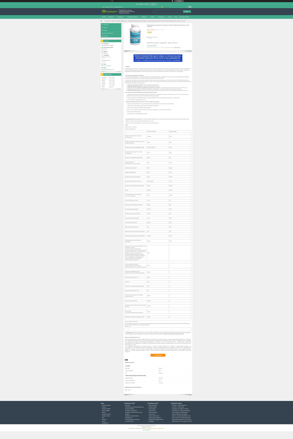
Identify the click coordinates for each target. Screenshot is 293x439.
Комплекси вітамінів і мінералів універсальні (116, 21)
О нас (175, 17)
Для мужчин (104, 30)
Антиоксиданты (152, 408)
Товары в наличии (106, 408)
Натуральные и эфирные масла (156, 419)
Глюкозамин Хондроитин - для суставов (181, 419)
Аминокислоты (128, 417)
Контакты (104, 419)
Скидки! (104, 17)
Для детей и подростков (107, 33)
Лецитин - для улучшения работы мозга (181, 415)
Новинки (104, 407)
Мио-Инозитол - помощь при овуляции (181, 410)
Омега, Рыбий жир (153, 405)
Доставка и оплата (184, 17)
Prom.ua (154, 425)
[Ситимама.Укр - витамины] (109, 11)
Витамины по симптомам (131, 410)
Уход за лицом (152, 410)
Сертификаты (105, 423)
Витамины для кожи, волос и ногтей (133, 412)
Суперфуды (151, 421)
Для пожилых (104, 36)
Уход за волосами (153, 412)
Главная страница (106, 405)
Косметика (161, 17)
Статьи (103, 421)
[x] (127, 360)
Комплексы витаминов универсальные (134, 407)
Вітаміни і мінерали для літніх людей (137, 21)
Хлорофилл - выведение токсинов (180, 408)
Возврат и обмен (106, 415)
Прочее (170, 17)
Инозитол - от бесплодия (178, 407)
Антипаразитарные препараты (132, 419)
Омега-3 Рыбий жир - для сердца (179, 414)
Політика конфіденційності (158, 428)
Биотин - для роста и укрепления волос (181, 417)
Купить (153, 4)
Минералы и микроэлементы (132, 415)
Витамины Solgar (152, 407)
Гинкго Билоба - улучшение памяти (180, 412)
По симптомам (104, 24)
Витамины (110, 17)
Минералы (120, 17)
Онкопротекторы (129, 421)
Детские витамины (129, 408)
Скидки (103, 412)
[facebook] (125, 360)
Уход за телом (152, 414)
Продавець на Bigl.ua (146, 427)
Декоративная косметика (155, 417)
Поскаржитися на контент (146, 428)
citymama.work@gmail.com (107, 69)
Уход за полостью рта (154, 415)
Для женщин (104, 27)
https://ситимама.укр (106, 65)
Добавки (144, 17)
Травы (152, 17)
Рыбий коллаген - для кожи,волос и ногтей (182, 421)
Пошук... (187, 11)
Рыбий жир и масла (132, 17)
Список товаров (106, 410)
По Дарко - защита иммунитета (179, 405)
